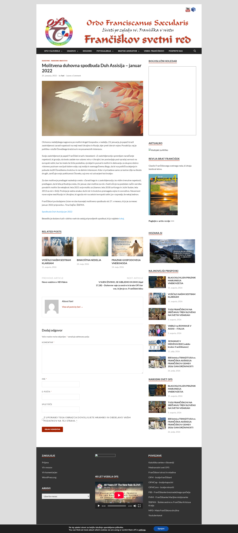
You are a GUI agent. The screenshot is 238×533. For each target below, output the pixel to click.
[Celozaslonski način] (139, 505)
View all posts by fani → (72, 306)
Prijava (45, 462)
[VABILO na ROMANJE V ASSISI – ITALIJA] (157, 326)
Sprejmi (161, 528)
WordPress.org (49, 477)
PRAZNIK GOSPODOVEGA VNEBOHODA (126, 262)
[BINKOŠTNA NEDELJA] (92, 247)
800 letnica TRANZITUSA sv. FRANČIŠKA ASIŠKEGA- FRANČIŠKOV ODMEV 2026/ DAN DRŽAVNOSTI (182, 361)
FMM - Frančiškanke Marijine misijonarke (168, 497)
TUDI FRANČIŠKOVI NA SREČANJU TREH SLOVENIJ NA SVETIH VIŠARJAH (182, 312)
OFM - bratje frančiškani (160, 477)
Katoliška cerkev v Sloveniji (161, 462)
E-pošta (47, 392)
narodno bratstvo (59, 61)
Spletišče (47, 404)
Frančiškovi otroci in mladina (162, 472)
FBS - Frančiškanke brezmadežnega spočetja (169, 492)
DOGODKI (87, 51)
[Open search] (195, 51)
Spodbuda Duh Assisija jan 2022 (57, 211)
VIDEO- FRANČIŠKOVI (154, 51)
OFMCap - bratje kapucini (160, 482)
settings (142, 530)
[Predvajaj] (98, 505)
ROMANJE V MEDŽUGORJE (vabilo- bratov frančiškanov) (179, 344)
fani (62, 76)
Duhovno (46, 61)
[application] (119, 495)
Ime (44, 379)
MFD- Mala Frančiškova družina (163, 510)
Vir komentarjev (49, 472)
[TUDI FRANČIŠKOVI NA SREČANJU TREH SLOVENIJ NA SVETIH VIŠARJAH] (157, 309)
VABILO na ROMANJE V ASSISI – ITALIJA (179, 327)
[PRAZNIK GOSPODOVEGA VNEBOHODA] (127, 247)
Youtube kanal (155, 515)
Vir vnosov (47, 467)
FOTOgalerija (104, 51)
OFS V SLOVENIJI (52, 51)
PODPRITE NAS (176, 51)
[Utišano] (134, 505)
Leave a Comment (73, 76)
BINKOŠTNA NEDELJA (89, 260)
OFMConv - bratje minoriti (161, 487)
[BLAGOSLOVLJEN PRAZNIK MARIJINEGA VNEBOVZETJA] (157, 277)
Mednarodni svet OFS (158, 467)
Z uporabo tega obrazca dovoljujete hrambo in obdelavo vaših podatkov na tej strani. (87, 419)
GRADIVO (71, 51)
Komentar (48, 342)
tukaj (121, 218)
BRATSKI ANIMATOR (127, 51)
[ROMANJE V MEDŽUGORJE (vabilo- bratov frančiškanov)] (157, 341)
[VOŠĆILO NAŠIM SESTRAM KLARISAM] (57, 247)
